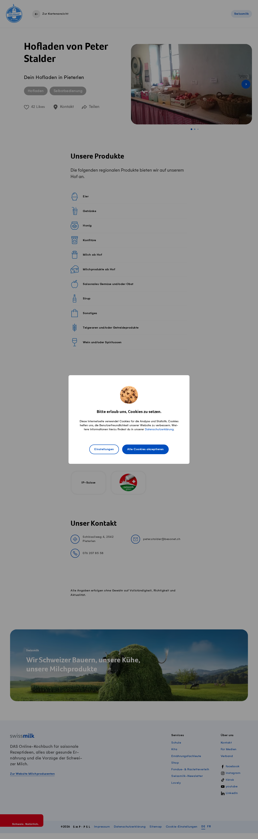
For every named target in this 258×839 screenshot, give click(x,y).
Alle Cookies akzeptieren (145, 449)
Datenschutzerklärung (159, 429)
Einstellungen (104, 449)
